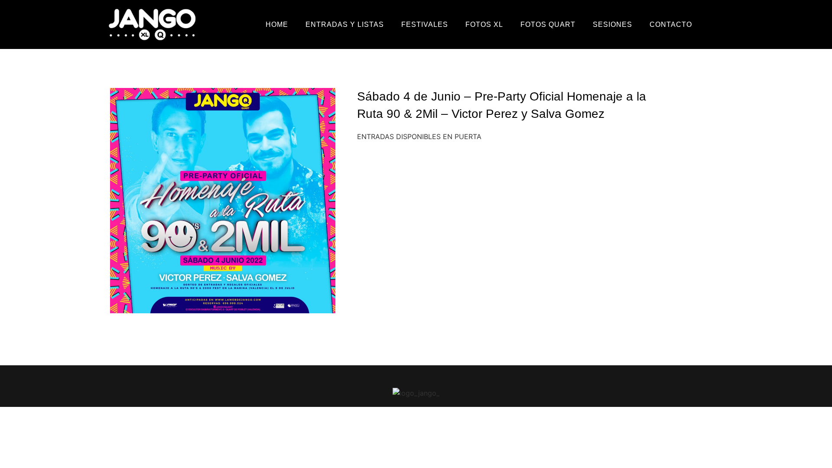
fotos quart (547, 24)
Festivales (424, 24)
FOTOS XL (484, 24)
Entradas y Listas (345, 24)
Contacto (671, 24)
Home (277, 24)
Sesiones (612, 24)
